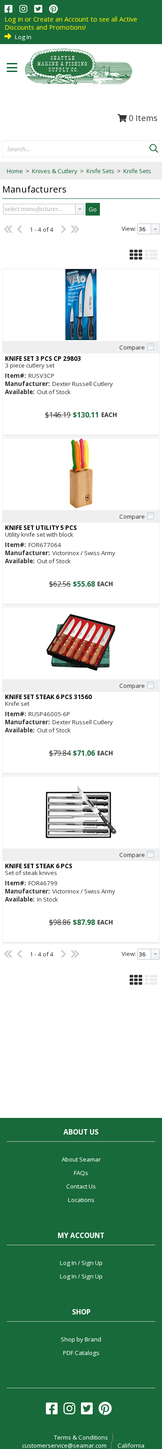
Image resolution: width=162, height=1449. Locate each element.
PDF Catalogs (81, 1353)
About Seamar (81, 1159)
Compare (132, 347)
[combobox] (76, 149)
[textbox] (71, 149)
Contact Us (81, 1186)
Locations (81, 1200)
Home (15, 171)
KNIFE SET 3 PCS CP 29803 (43, 359)
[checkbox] (150, 346)
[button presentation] (80, 209)
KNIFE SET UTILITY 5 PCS (41, 528)
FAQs (81, 1173)
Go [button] (93, 209)
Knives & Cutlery (55, 171)
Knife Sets (100, 171)
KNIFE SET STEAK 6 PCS (38, 866)
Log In (23, 37)
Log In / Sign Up (81, 1263)
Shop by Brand (81, 1339)
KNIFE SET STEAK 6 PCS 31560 (48, 697)
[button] (153, 146)
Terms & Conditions (81, 1437)
